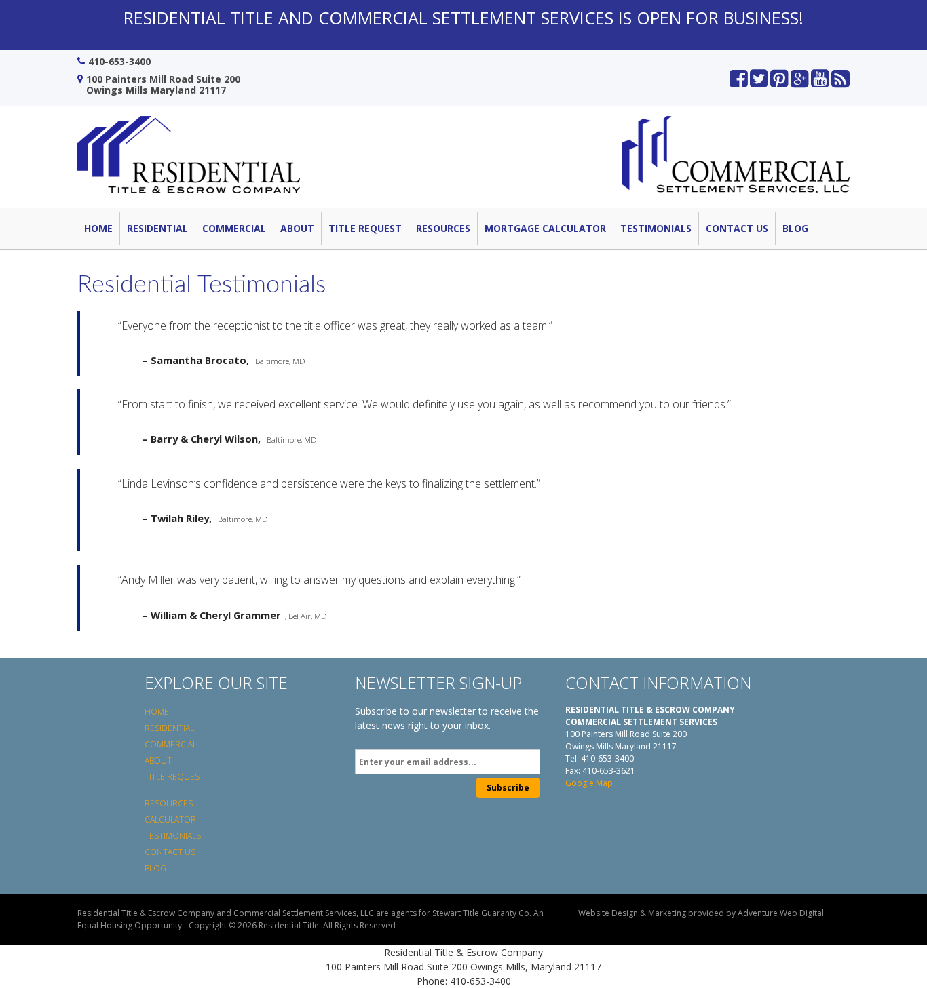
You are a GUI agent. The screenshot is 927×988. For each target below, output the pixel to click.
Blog (795, 228)
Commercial (234, 228)
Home (98, 228)
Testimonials (656, 228)
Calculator (170, 819)
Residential (157, 228)
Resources (443, 228)
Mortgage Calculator (545, 228)
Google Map (589, 783)
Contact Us (737, 228)
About (297, 228)
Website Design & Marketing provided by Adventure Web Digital (701, 913)
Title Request (365, 228)
